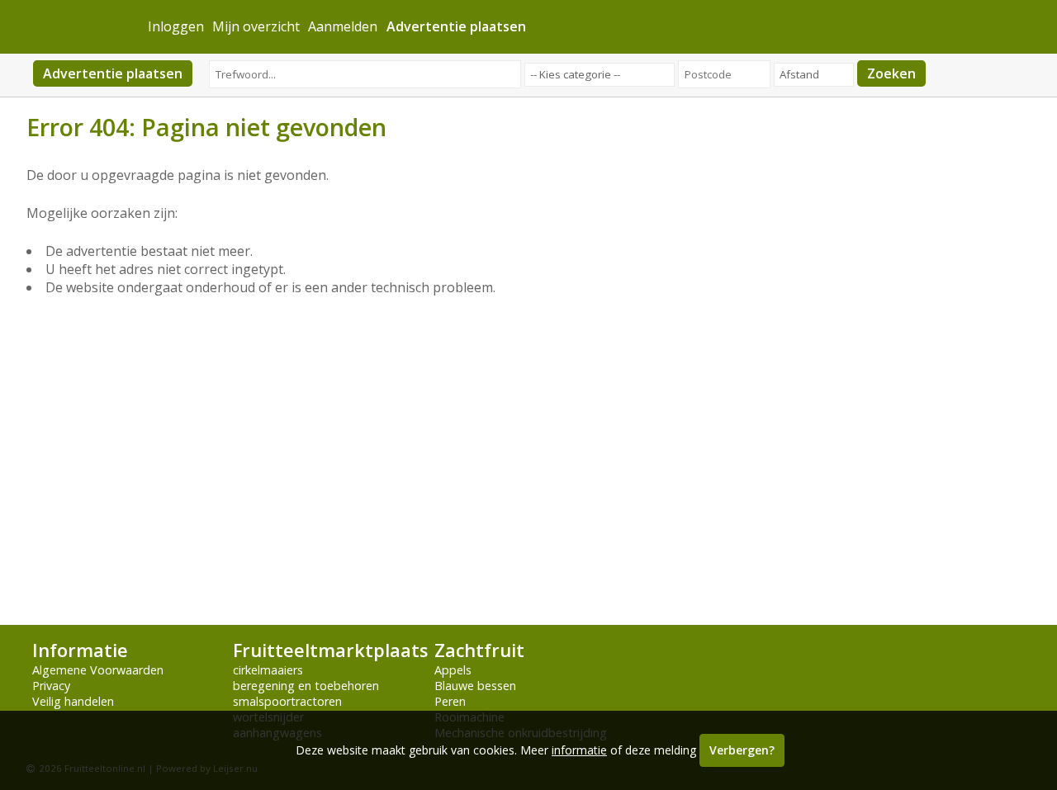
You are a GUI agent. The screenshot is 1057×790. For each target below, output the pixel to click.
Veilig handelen (73, 701)
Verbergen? (742, 750)
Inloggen (176, 26)
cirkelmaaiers (268, 670)
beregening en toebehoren (306, 685)
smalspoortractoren (287, 701)
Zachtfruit (479, 650)
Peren (450, 701)
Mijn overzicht (256, 26)
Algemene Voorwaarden (98, 670)
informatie (579, 750)
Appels (453, 670)
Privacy (51, 685)
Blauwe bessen (475, 685)
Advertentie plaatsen (112, 73)
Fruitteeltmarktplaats (330, 650)
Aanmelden (342, 26)
